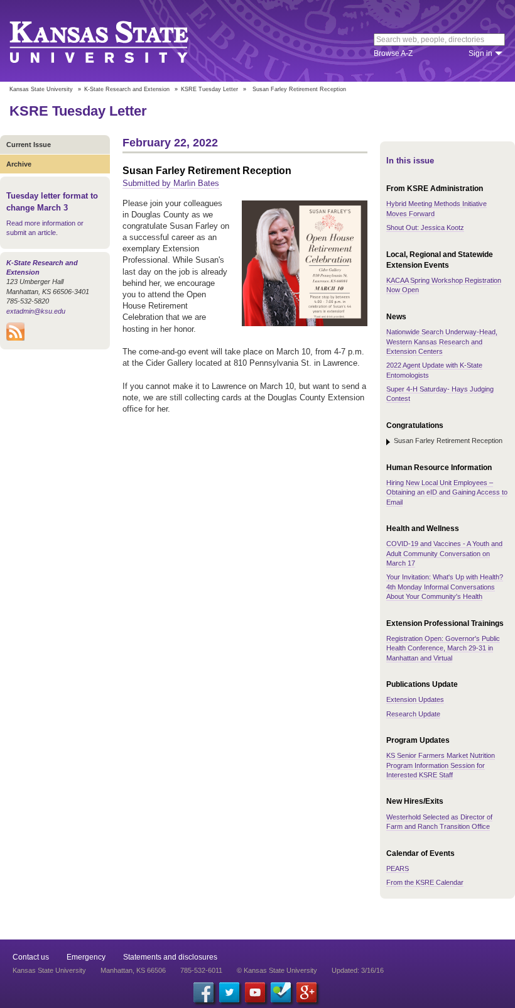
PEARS (397, 868)
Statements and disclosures (170, 957)
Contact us (31, 957)
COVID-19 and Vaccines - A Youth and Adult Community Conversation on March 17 (444, 553)
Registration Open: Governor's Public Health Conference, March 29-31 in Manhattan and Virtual (443, 648)
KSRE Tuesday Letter (209, 89)
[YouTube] (255, 992)
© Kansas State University (277, 970)
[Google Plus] (306, 992)
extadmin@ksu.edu (35, 311)
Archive (18, 164)
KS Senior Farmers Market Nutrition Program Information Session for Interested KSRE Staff (440, 765)
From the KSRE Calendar (425, 882)
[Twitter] (229, 992)
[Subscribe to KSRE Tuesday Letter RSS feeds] (15, 338)
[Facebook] (203, 992)
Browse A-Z (393, 53)
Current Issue (28, 144)
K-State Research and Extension (127, 89)
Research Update (413, 714)
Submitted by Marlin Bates (170, 183)
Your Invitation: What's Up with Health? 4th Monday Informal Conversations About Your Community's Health (444, 586)
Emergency (86, 957)
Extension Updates (415, 699)
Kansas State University (114, 41)
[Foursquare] (281, 992)
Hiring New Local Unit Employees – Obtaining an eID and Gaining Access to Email (446, 492)
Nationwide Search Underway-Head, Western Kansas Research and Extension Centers (441, 341)
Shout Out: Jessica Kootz (425, 227)
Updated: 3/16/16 (358, 970)
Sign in (480, 53)
